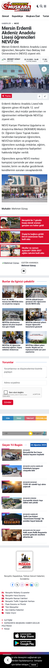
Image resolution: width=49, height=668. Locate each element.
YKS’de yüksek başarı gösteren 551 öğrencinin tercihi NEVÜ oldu (36, 301)
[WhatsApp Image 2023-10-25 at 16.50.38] (24, 188)
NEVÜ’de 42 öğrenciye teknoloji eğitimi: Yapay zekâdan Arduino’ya (12, 347)
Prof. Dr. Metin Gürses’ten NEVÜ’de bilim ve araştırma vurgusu (12, 301)
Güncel (5, 16)
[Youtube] (27, 585)
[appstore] (24, 636)
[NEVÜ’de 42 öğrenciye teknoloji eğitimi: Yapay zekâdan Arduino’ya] (12, 337)
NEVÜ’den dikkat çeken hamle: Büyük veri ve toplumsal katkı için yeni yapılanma (36, 348)
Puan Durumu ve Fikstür (15, 604)
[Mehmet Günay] (10, 263)
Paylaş (8, 96)
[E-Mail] (23, 271)
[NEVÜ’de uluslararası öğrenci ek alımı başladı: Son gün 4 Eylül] (12, 314)
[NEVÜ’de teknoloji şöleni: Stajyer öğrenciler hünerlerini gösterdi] (36, 314)
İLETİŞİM (8, 620)
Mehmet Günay (28, 265)
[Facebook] (12, 585)
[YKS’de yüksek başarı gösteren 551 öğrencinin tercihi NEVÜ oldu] (36, 291)
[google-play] (24, 643)
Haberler (6, 23)
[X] (17, 585)
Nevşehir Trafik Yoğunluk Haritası (20, 601)
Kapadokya (17, 16)
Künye (7, 629)
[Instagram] (22, 585)
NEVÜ (16, 23)
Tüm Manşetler (11, 607)
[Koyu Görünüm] (38, 6)
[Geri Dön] (8, 660)
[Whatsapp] (36, 585)
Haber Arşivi (10, 613)
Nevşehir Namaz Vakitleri (16, 598)
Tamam (33, 665)
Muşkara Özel (33, 16)
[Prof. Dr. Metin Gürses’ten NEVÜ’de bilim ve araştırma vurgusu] (12, 291)
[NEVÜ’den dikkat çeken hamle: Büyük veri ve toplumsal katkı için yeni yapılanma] (36, 337)
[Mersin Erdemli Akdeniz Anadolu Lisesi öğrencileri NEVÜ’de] (24, 78)
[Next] (32, 585)
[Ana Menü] (45, 6)
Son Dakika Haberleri (14, 610)
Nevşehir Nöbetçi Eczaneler (17, 592)
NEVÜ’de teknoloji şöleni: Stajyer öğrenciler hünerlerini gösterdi (36, 324)
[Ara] (41, 6)
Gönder (7, 402)
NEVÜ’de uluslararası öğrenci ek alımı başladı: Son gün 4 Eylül (12, 324)
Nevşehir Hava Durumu (15, 595)
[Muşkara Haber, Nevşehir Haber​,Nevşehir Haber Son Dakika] (16, 6)
